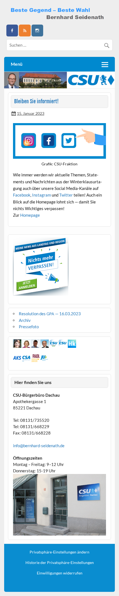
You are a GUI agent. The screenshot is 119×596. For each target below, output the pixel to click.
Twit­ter (66, 194)
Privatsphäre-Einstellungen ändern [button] (59, 552)
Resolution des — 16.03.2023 (50, 313)
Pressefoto (29, 326)
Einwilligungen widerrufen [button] (59, 573)
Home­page (30, 215)
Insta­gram (41, 194)
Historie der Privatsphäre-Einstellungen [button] (59, 563)
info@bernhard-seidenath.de (38, 445)
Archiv (25, 320)
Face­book (21, 194)
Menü (16, 64)
